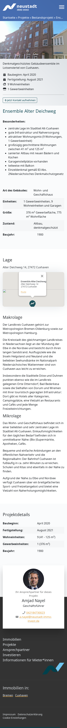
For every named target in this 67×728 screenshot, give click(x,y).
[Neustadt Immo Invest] (20, 7)
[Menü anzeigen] (61, 7)
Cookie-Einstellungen (14, 717)
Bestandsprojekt (42, 17)
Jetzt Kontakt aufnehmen (21, 100)
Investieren (12, 655)
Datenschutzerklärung (30, 714)
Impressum (9, 714)
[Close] (42, 276)
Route (23, 292)
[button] (32, 304)
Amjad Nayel (33, 600)
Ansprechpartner (16, 649)
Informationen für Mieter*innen (28, 660)
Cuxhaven (21, 695)
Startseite (9, 17)
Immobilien (12, 639)
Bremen (8, 695)
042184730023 (35, 613)
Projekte (23, 17)
